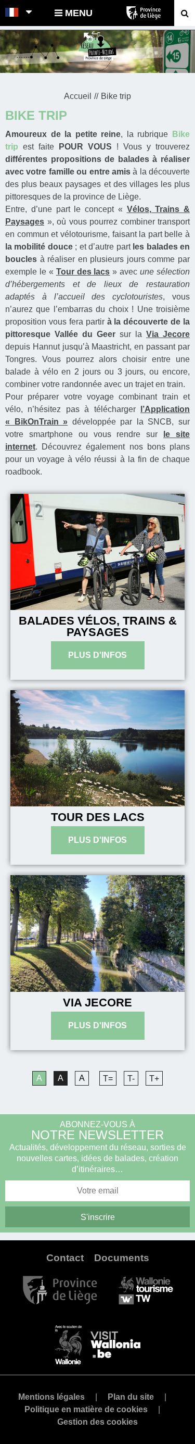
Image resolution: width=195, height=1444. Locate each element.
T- (131, 1078)
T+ (154, 1078)
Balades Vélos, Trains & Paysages (98, 626)
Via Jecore (97, 1002)
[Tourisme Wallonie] (146, 1289)
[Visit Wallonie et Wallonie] (97, 1344)
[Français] (12, 13)
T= (108, 1078)
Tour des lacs (98, 817)
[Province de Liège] (60, 1289)
